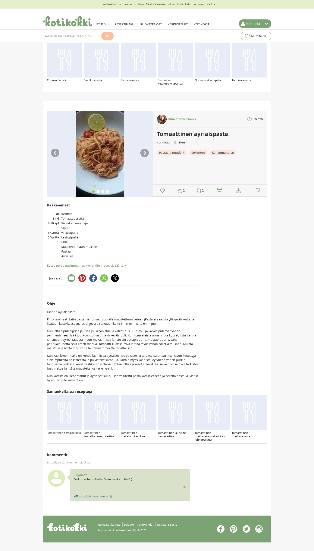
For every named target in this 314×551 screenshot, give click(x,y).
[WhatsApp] (104, 278)
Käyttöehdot (145, 524)
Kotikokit (201, 24)
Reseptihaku (124, 24)
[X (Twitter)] (115, 278)
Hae (107, 36)
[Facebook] (93, 278)
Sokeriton (198, 153)
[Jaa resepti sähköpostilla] (71, 278)
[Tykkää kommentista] (184, 487)
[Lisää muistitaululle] (162, 190)
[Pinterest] (82, 278)
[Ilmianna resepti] (257, 190)
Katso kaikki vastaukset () (95, 496)
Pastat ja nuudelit (171, 153)
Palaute (129, 524)
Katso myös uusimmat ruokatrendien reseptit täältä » (86, 265)
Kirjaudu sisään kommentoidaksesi (69, 462)
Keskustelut (178, 24)
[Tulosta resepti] (219, 190)
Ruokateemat (151, 24)
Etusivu (102, 24)
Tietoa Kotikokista (109, 524)
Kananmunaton (223, 153)
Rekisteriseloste (167, 524)
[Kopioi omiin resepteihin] (238, 190)
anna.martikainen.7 (181, 119)
